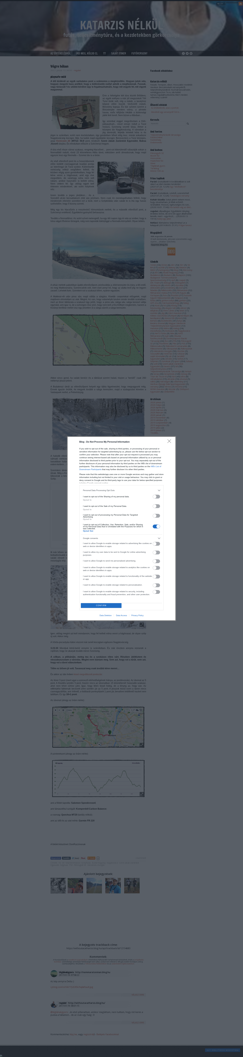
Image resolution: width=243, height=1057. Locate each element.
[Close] (170, 442)
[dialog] (121, 529)
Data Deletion (106, 615)
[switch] (156, 497)
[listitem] (121, 490)
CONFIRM (101, 605)
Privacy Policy (137, 615)
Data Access (121, 615)
